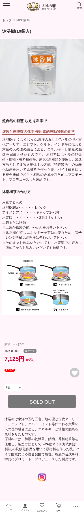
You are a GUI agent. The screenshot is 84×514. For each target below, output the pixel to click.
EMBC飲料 (22, 20)
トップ (7, 20)
